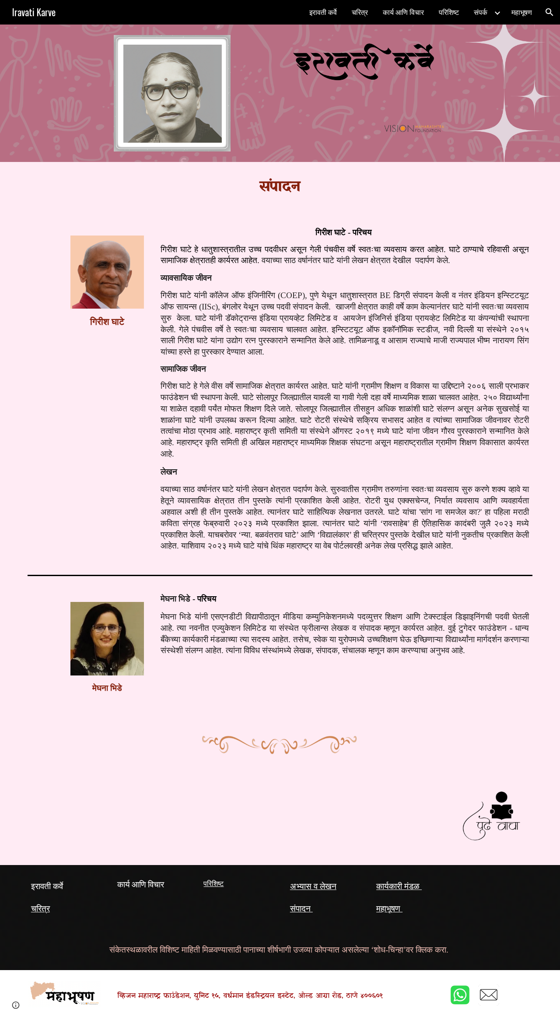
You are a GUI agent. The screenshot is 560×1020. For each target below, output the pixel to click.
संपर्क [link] (480, 12)
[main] (280, 187)
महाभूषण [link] (521, 12)
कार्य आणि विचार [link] (403, 12)
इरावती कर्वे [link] (323, 12)
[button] (549, 12)
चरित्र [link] (360, 12)
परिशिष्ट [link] (449, 12)
